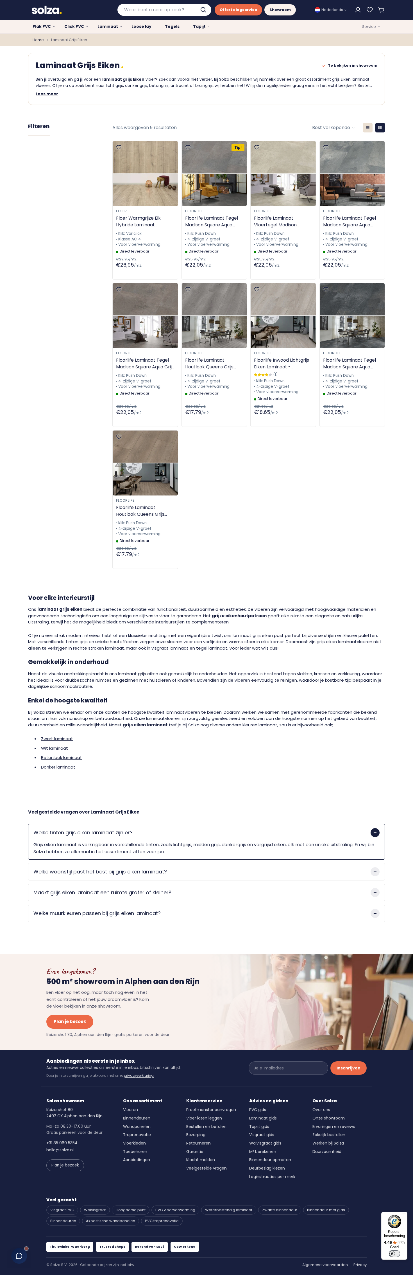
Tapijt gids (259, 1126)
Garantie (194, 1151)
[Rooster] (380, 127)
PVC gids (257, 1109)
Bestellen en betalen (206, 1126)
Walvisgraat (95, 1210)
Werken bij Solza (328, 1143)
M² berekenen (262, 1151)
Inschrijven (348, 1068)
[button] (381, 9)
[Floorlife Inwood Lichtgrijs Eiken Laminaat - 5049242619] (283, 315)
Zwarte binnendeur (279, 1210)
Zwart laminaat (57, 739)
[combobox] (164, 10)
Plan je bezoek (70, 1021)
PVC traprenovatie (162, 1221)
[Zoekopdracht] (204, 10)
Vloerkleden (134, 1143)
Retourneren (198, 1143)
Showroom (280, 9)
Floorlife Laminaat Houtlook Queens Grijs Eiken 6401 (209, 363)
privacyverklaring (139, 1075)
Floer (121, 211)
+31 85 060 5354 (62, 1143)
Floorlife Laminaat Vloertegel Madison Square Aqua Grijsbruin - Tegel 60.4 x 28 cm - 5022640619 (280, 221)
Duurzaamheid (326, 1151)
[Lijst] (368, 127)
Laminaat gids (263, 1118)
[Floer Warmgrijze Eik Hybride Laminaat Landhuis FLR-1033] (145, 173)
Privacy (360, 1264)
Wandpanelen (137, 1126)
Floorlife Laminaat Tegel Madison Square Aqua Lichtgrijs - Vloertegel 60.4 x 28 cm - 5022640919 (214, 221)
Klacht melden (200, 1160)
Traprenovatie (137, 1134)
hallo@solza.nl (60, 1150)
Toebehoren (135, 1151)
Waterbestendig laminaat (228, 1210)
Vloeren (130, 1109)
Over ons (321, 1109)
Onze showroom (328, 1118)
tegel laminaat (211, 648)
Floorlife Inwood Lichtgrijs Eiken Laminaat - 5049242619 (281, 363)
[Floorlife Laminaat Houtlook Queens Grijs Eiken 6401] (214, 315)
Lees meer (47, 94)
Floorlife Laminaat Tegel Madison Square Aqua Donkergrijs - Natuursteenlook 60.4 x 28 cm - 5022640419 (351, 363)
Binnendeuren (136, 1118)
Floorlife (194, 211)
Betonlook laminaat (61, 757)
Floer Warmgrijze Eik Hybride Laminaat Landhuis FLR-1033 (138, 221)
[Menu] (404, 1215)
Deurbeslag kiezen (267, 1168)
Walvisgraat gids (265, 1143)
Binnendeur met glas (326, 1210)
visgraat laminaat (170, 648)
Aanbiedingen (136, 1160)
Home (38, 39)
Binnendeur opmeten (270, 1160)
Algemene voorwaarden (325, 1264)
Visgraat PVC (62, 1210)
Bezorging (195, 1134)
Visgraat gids (261, 1134)
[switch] (394, 1253)
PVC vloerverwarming (175, 1210)
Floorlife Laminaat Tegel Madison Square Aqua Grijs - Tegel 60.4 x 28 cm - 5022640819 (145, 363)
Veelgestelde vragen (206, 1168)
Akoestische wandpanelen (110, 1221)
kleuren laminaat (259, 725)
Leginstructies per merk (272, 1176)
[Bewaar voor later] (369, 9)
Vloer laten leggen (204, 1118)
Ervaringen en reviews (333, 1126)
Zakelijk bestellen (328, 1134)
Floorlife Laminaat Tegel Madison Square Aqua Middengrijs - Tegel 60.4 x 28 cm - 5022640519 (351, 221)
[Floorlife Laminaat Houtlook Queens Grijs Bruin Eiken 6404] (145, 463)
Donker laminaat (58, 767)
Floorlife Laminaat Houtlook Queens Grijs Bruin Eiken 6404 (140, 511)
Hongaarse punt (131, 1210)
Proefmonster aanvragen (211, 1109)
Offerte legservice (238, 9)
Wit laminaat (54, 748)
